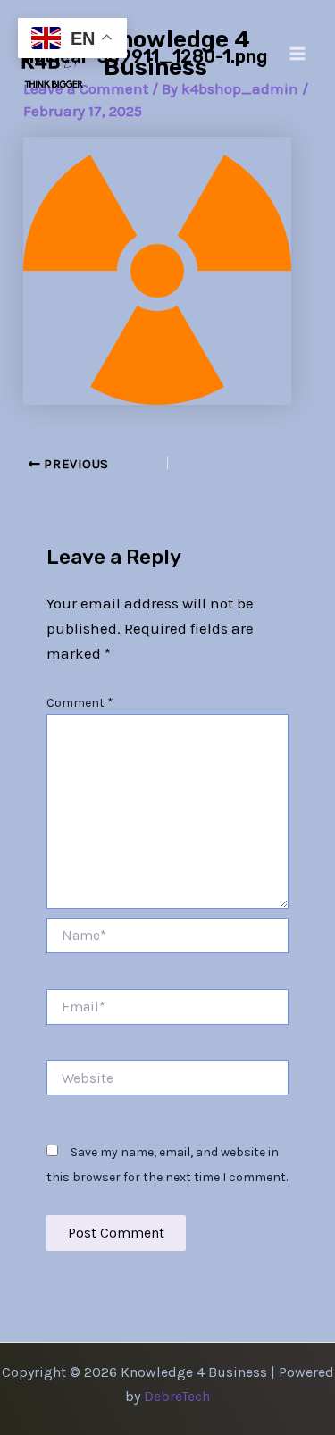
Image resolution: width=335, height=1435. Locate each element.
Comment (79, 702)
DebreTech (177, 1396)
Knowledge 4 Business (177, 53)
